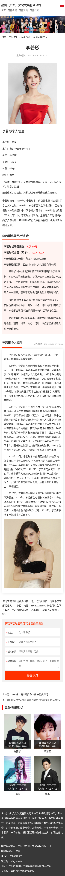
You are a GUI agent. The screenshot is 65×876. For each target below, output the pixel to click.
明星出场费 (48, 276)
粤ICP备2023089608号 (22, 871)
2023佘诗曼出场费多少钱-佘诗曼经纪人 (30, 694)
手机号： (11, 642)
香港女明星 (39, 37)
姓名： (10, 632)
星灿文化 (13, 37)
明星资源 (25, 37)
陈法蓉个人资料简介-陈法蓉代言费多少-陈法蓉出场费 (37, 699)
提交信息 (32, 675)
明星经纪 (40, 813)
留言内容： (12, 661)
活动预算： (12, 651)
